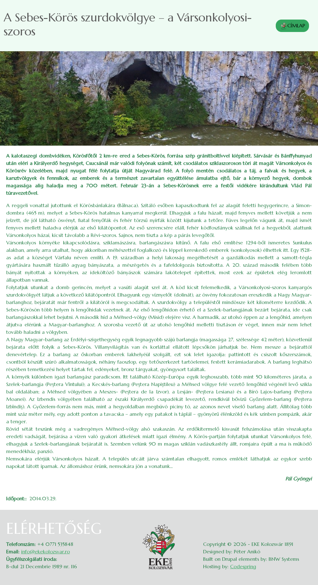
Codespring (243, 566)
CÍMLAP (296, 25)
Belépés (305, 523)
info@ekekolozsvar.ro (45, 551)
